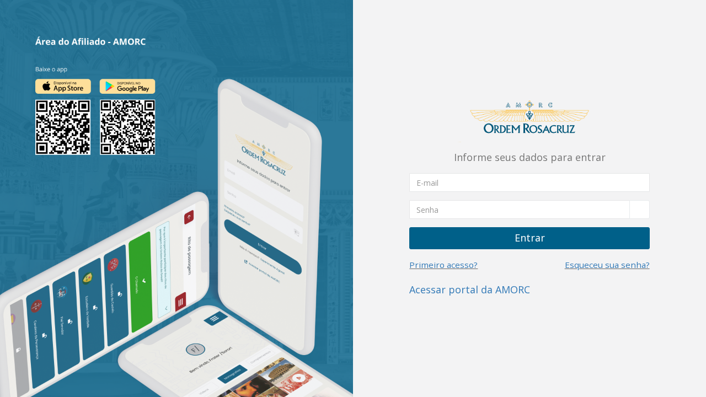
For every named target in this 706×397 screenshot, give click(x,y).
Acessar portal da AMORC (469, 289)
